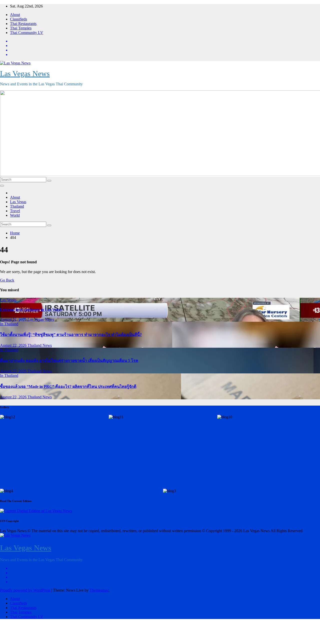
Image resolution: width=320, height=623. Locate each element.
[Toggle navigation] (2, 185)
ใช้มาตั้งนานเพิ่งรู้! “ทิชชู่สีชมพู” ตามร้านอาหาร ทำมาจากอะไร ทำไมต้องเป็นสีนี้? (71, 334)
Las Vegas (18, 202)
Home (15, 233)
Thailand (17, 206)
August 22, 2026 (14, 319)
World (15, 215)
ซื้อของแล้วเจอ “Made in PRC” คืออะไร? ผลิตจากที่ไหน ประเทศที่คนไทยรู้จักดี (68, 386)
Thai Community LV (26, 32)
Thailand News (40, 345)
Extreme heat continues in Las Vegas (31, 310)
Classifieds (18, 19)
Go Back (7, 280)
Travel (15, 211)
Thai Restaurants (23, 23)
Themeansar (99, 590)
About (15, 14)
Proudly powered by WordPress (25, 590)
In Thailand (9, 324)
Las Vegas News (25, 73)
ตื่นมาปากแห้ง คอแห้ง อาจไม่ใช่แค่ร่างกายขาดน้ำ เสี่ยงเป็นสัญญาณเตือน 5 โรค (69, 360)
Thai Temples (21, 28)
